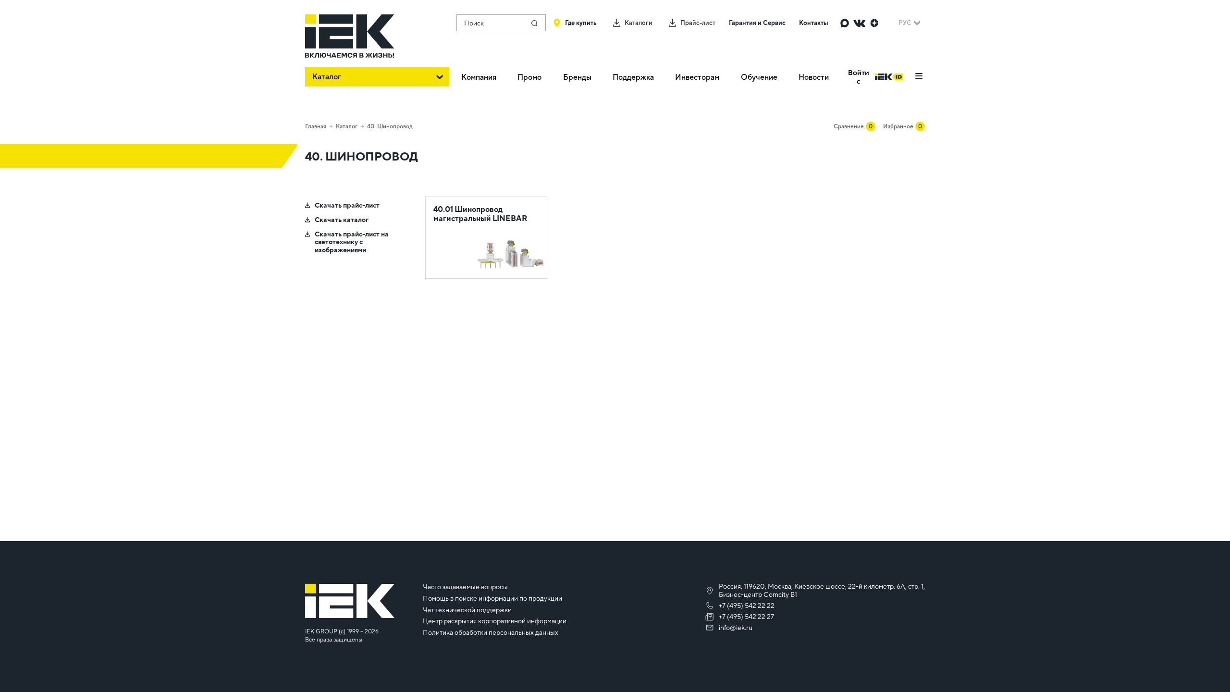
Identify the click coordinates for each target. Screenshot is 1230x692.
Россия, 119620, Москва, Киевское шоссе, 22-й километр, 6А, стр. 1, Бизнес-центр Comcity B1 (822, 590)
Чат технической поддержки (467, 610)
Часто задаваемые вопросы (465, 587)
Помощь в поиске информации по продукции (492, 598)
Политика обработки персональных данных (490, 632)
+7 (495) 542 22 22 (747, 605)
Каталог (346, 126)
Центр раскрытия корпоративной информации (494, 621)
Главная (315, 126)
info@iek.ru (735, 627)
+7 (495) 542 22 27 (746, 616)
